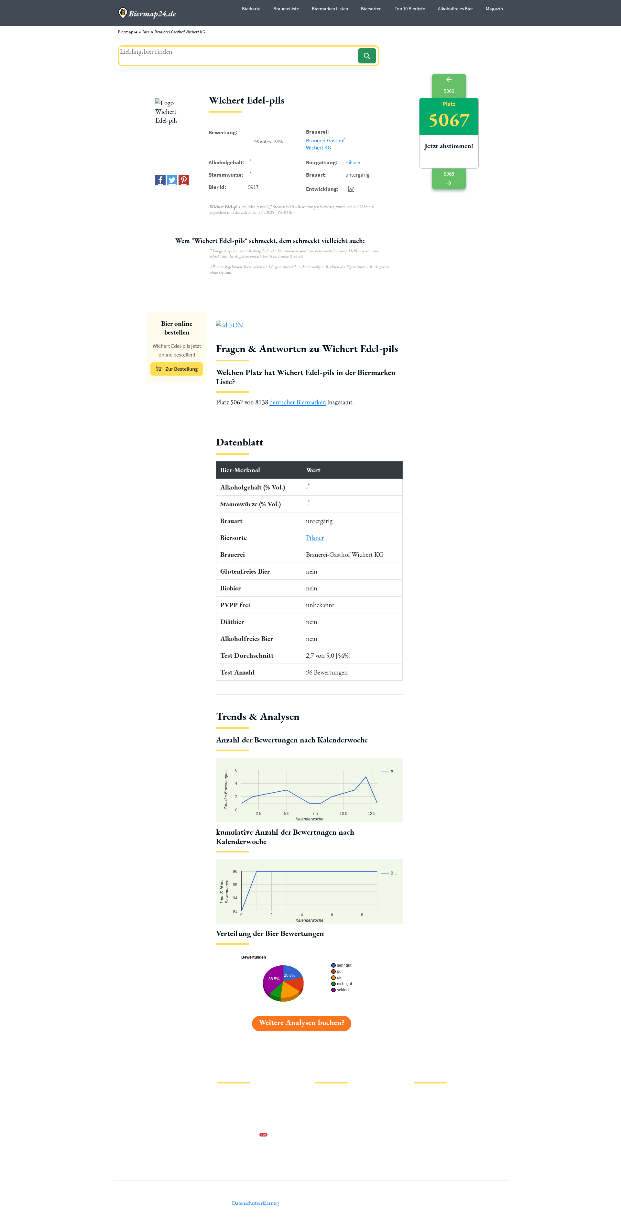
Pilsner (353, 162)
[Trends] (349, 188)
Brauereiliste (286, 8)
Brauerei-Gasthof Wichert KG (180, 32)
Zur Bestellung (181, 368)
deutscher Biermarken (297, 402)
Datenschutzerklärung (236, 1115)
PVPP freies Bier (329, 1135)
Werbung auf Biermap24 (238, 1135)
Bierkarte (251, 8)
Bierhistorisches (329, 1146)
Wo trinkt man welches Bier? (340, 1156)
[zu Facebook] (160, 180)
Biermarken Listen (330, 8)
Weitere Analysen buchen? (301, 1022)
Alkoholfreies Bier (455, 8)
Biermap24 (127, 32)
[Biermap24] (147, 13)
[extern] (434, 1096)
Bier (145, 32)
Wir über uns (228, 1125)
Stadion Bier (326, 1125)
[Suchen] (367, 55)
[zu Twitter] (172, 180)
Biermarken (325, 1115)
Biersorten (371, 8)
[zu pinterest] (184, 180)
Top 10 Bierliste (410, 8)
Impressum (226, 1104)
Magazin (494, 8)
